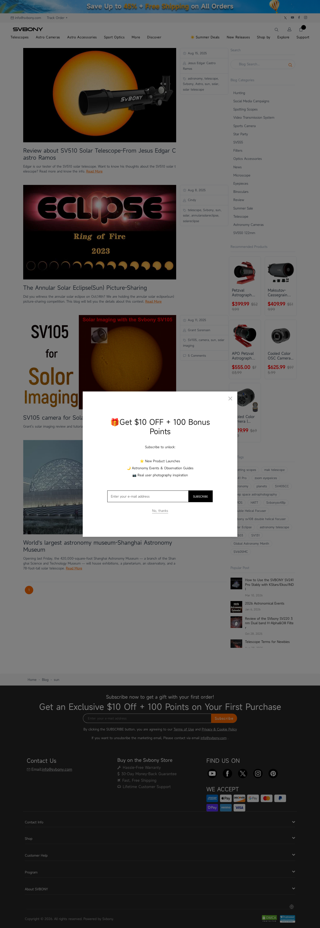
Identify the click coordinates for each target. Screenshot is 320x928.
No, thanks (160, 510)
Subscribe (200, 496)
